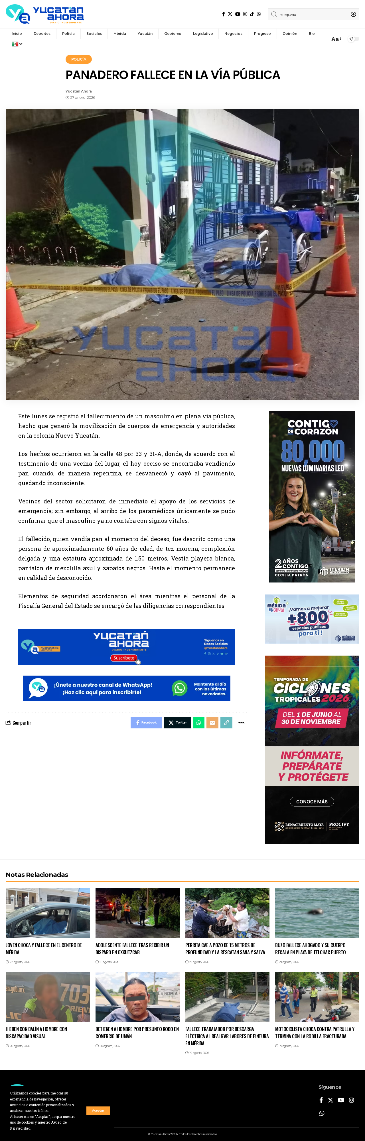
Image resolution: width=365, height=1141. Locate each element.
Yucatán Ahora (79, 91)
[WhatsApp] (259, 14)
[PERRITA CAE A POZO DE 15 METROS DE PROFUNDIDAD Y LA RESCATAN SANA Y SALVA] (227, 913)
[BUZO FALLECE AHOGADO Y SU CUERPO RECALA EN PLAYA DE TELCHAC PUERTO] (317, 913)
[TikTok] (252, 14)
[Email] (212, 722)
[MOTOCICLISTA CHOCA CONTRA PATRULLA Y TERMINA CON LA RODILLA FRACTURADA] (317, 997)
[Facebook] (223, 14)
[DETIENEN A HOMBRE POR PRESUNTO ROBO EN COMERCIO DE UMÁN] (138, 997)
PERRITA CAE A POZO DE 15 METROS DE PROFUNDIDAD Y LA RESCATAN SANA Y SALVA (225, 948)
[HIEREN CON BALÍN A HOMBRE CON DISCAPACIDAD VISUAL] (48, 997)
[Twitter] (230, 14)
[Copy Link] (226, 722)
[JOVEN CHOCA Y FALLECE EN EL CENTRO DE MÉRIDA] (48, 913)
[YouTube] (238, 14)
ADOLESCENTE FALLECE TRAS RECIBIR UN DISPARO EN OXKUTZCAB (132, 948)
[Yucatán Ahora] (45, 14)
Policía (78, 59)
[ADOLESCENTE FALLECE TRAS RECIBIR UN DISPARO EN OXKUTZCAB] (138, 913)
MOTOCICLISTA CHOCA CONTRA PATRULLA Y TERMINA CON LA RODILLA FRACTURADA (314, 1032)
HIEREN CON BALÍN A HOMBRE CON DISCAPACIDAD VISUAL (36, 1032)
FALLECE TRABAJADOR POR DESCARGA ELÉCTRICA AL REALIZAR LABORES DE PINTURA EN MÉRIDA (227, 1035)
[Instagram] (245, 14)
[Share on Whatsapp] (198, 722)
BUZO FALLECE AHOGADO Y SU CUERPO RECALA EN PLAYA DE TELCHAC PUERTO (310, 948)
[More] (241, 722)
